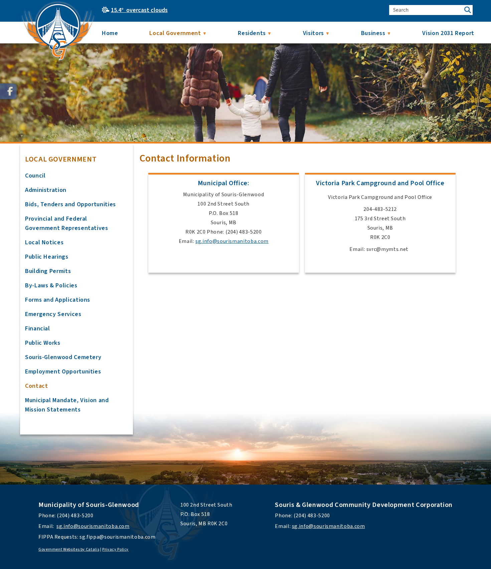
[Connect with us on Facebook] (8, 91)
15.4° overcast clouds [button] (139, 10)
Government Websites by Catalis (68, 549)
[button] (467, 10)
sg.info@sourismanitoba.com (232, 241)
